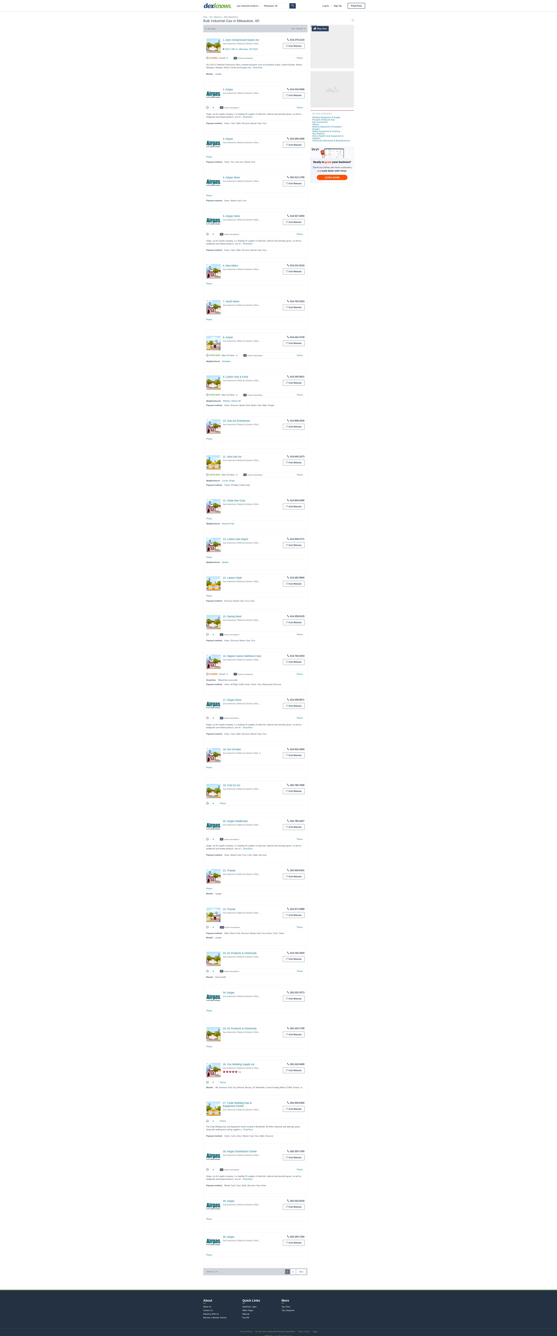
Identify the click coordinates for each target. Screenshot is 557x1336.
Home (205, 17)
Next (301, 1272)
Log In (326, 6)
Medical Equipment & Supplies (327, 126)
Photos (300, 58)
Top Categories (288, 1310)
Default (299, 28)
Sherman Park (228, 524)
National (245, 1314)
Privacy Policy (246, 1331)
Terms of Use (304, 1331)
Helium (262, 142)
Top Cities (286, 1307)
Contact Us (208, 1310)
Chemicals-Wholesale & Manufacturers (331, 140)
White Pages (247, 1310)
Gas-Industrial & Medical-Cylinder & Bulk (240, 44)
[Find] (292, 6)
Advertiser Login (249, 1307)
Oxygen (262, 181)
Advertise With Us (211, 1314)
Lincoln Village (228, 481)
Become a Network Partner (215, 1318)
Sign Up (338, 6)
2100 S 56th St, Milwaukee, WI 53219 (241, 49)
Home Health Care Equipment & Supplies (327, 137)
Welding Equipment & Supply (326, 117)
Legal (315, 1331)
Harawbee (226, 361)
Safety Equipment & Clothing (326, 131)
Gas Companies (320, 122)
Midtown (226, 401)
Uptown (225, 562)
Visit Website (295, 46)
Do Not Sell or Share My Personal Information (275, 1331)
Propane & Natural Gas (323, 119)
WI (211, 17)
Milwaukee (218, 17)
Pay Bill (245, 1318)
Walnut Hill (236, 401)
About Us (207, 1307)
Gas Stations (318, 133)
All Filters (211, 29)
